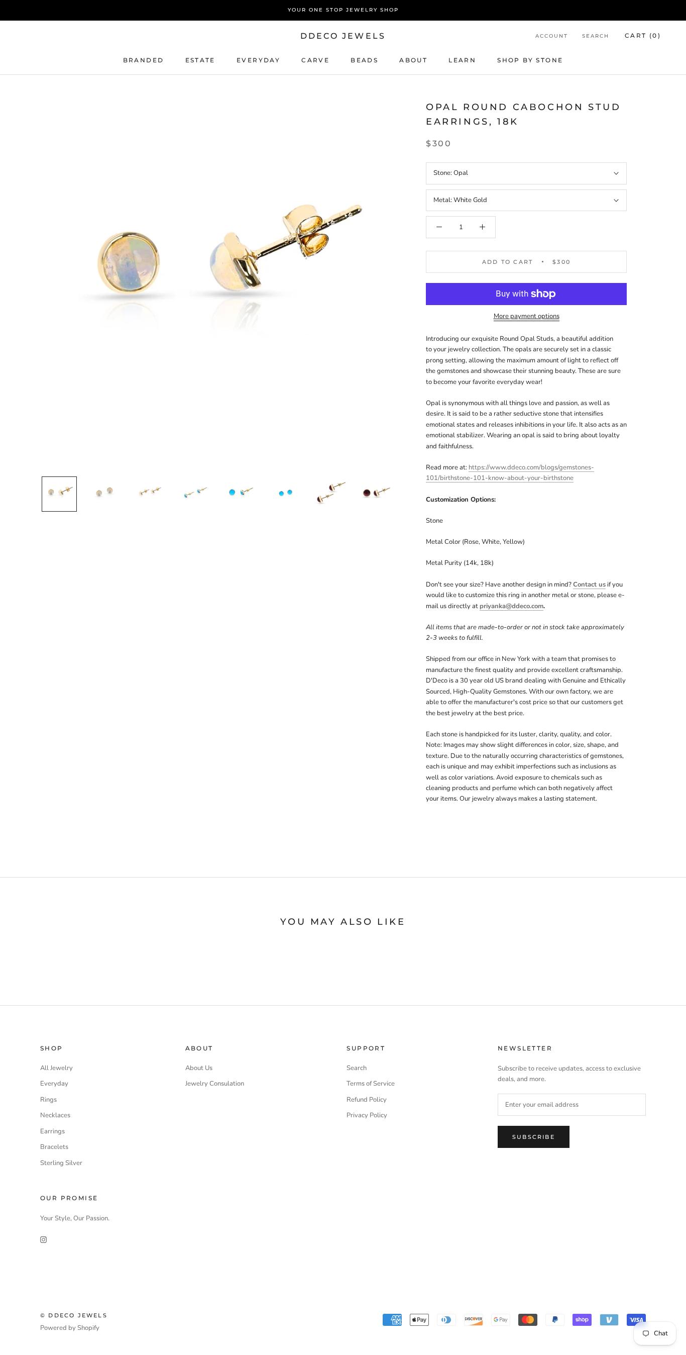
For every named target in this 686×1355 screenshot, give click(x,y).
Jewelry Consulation (214, 1083)
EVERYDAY (258, 59)
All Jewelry (56, 1068)
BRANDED (143, 59)
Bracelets (54, 1146)
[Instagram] (43, 1239)
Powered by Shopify (69, 1327)
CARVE (315, 59)
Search (595, 36)
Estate (200, 59)
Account (551, 36)
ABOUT (413, 59)
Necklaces (55, 1115)
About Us (198, 1068)
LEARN (462, 59)
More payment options (526, 316)
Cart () (643, 35)
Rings (48, 1099)
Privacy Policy (367, 1115)
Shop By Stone (530, 59)
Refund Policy (367, 1099)
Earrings (52, 1131)
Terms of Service (371, 1083)
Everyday (54, 1083)
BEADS (364, 59)
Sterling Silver (61, 1163)
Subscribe (533, 1136)
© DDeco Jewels (73, 1315)
